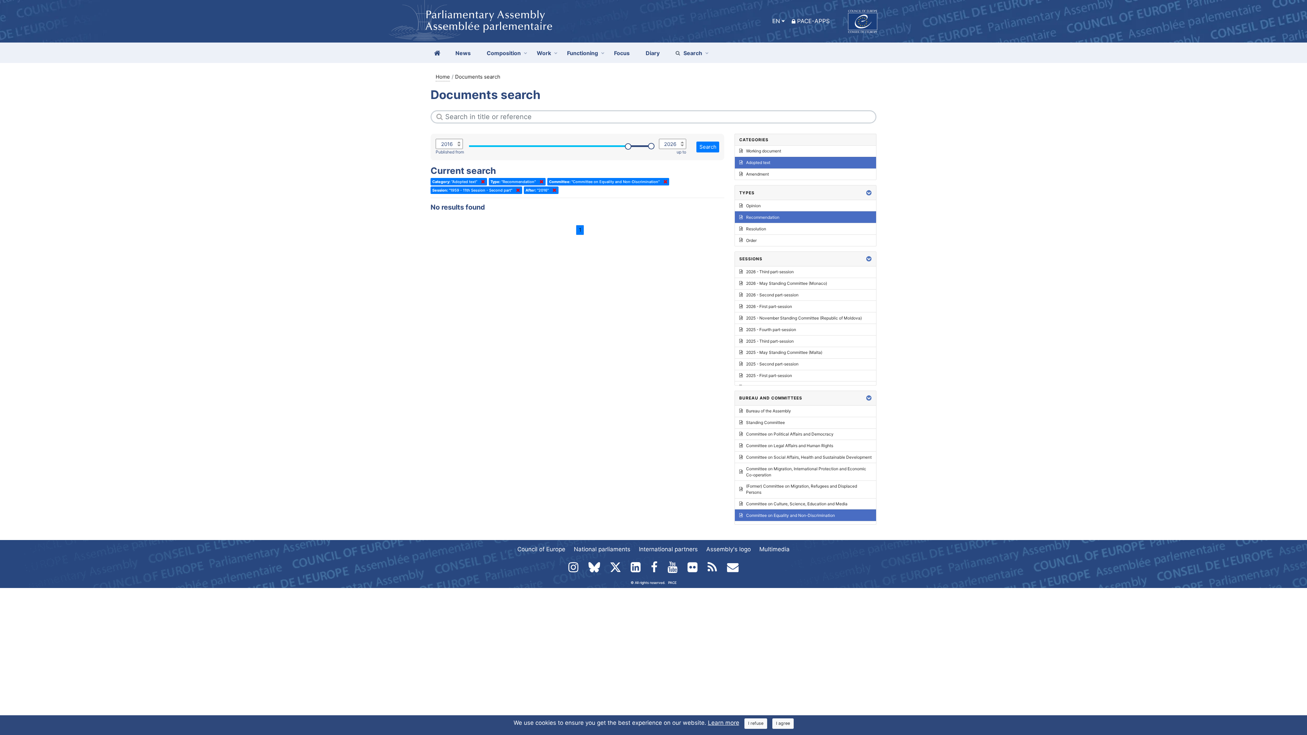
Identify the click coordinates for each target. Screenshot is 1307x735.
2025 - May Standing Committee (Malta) (784, 352)
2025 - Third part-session (770, 341)
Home (443, 77)
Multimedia (774, 549)
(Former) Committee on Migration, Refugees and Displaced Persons (801, 489)
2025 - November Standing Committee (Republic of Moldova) (804, 318)
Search (692, 53)
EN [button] (776, 21)
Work (544, 53)
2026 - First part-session (769, 306)
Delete (481, 181)
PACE (672, 583)
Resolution (756, 228)
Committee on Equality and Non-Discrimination (790, 515)
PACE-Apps (813, 21)
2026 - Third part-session (770, 271)
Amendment (757, 174)
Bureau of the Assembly (768, 410)
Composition (504, 53)
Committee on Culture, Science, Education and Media (797, 503)
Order (751, 240)
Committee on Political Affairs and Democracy (790, 434)
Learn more (723, 722)
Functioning (582, 53)
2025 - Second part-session (772, 363)
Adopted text (758, 162)
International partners (668, 549)
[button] (869, 192)
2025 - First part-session (769, 375)
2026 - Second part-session (772, 294)
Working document (763, 150)
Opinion (753, 205)
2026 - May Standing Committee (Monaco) (786, 283)
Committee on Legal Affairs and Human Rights (789, 445)
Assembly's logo (728, 549)
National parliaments (602, 549)
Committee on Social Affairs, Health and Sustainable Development (809, 457)
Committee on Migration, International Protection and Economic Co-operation (806, 471)
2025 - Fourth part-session (771, 329)
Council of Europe (541, 549)
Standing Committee (765, 422)
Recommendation (762, 217)
